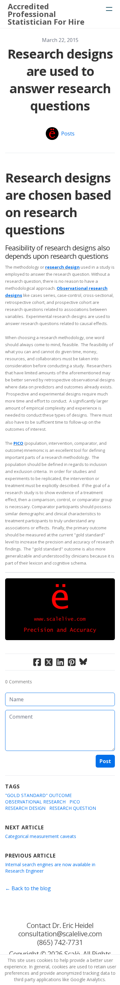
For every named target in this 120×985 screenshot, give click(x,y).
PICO (18, 443)
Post (105, 761)
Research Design (25, 808)
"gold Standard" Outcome (38, 795)
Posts (68, 133)
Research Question (72, 808)
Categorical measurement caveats (40, 836)
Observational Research (35, 802)
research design (62, 267)
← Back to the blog (28, 888)
